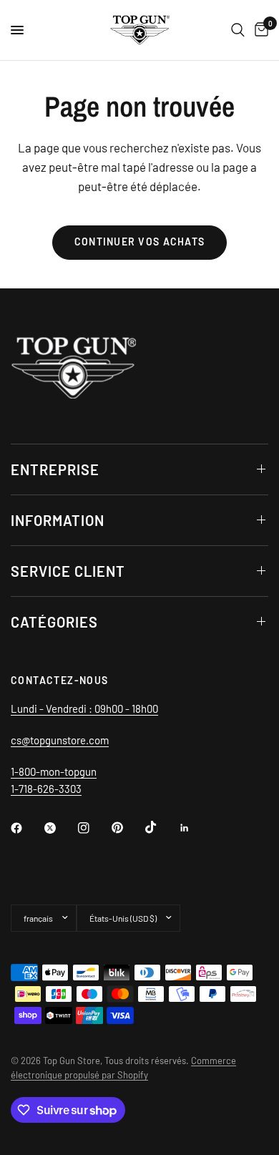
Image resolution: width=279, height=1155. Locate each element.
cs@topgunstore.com (60, 740)
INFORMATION (57, 520)
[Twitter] (60, 828)
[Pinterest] (127, 827)
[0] (259, 30)
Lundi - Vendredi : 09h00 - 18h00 (84, 708)
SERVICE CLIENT (68, 571)
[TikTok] (161, 827)
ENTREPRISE (55, 469)
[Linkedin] (194, 828)
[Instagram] (93, 828)
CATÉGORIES (54, 621)
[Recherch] (238, 30)
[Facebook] (26, 828)
